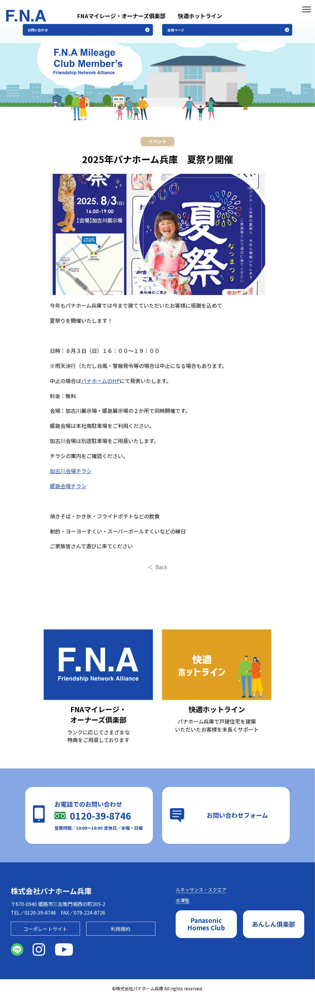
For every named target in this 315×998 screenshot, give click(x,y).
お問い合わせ (38, 29)
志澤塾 (182, 900)
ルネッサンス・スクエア (201, 889)
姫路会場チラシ (68, 486)
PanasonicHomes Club (206, 924)
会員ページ (175, 29)
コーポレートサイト (45, 928)
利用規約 (120, 928)
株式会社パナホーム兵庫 (51, 890)
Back (161, 567)
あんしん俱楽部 (273, 924)
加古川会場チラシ (71, 471)
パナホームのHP (100, 381)
